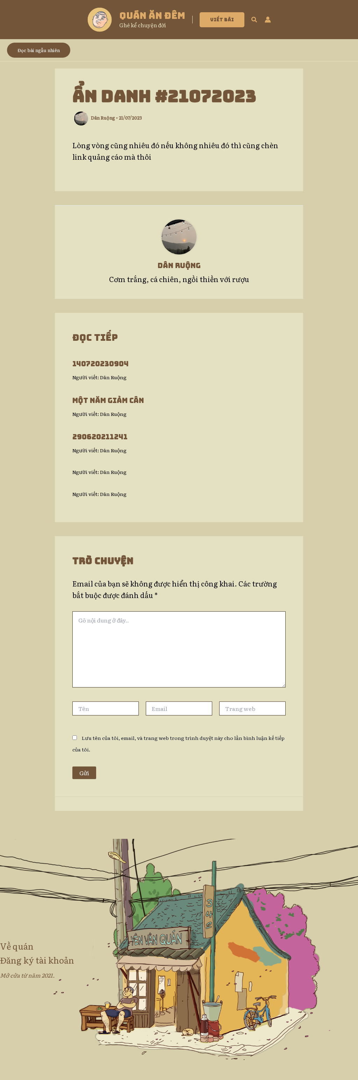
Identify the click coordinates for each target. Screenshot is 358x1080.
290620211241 (100, 436)
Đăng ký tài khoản (37, 960)
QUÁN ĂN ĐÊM (152, 15)
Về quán (17, 946)
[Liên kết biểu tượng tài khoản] (268, 19)
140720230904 (100, 363)
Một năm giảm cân (108, 400)
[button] (222, 19)
